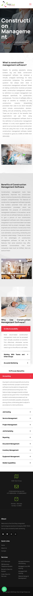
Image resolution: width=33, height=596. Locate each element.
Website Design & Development (23, 577)
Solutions (9, 42)
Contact (3, 551)
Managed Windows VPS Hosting (24, 562)
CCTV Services (5, 561)
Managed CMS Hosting (22, 572)
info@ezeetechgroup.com (16, 491)
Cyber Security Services (5, 575)
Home (2, 42)
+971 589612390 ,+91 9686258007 (16, 493)
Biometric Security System (6, 570)
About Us (4, 548)
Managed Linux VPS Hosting (24, 567)
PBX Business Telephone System (6, 565)
